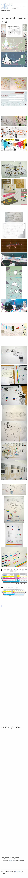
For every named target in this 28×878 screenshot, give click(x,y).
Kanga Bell (18, 871)
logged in (11, 860)
